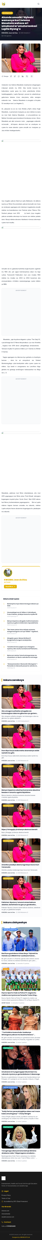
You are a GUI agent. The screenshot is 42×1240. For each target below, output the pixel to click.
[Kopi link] (27, 76)
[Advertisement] (21, 313)
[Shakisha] (38, 4)
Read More (9, 586)
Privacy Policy (6, 1195)
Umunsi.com (5, 1211)
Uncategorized (7, 13)
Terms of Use (6, 1198)
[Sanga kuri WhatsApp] (18, 76)
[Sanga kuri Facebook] (11, 76)
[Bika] (32, 76)
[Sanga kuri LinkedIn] (22, 76)
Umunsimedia (6, 1214)
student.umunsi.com (8, 1217)
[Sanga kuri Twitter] (14, 76)
